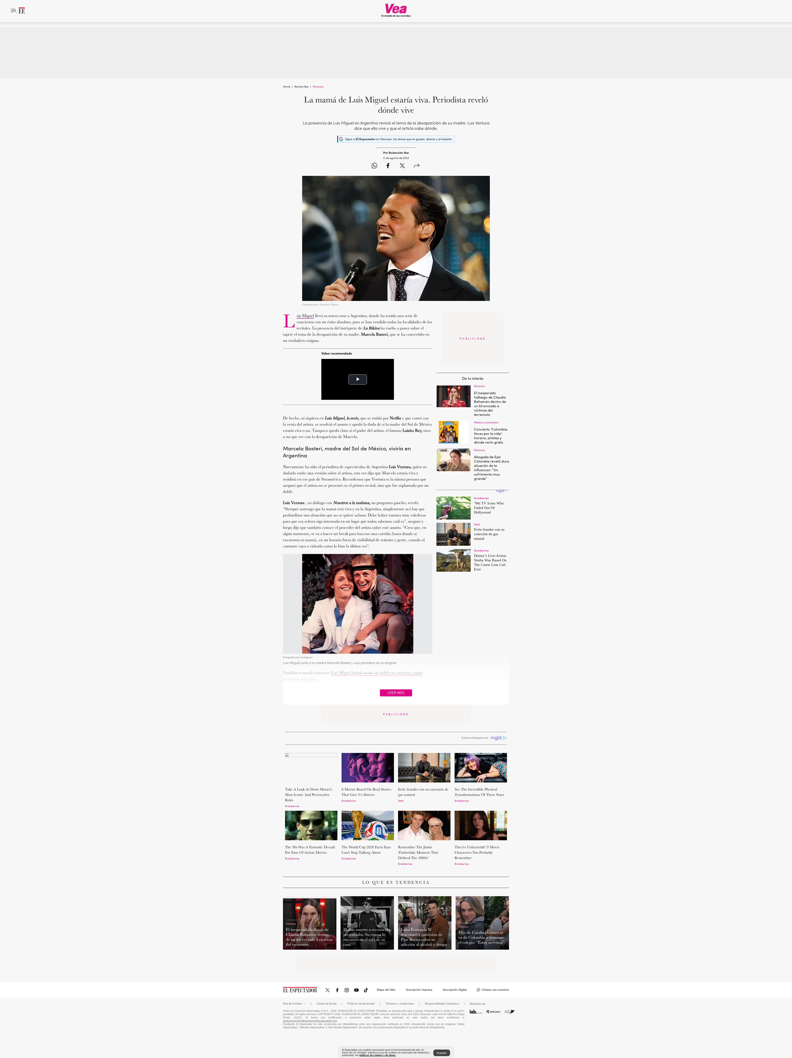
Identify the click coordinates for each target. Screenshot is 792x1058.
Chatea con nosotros (495, 989)
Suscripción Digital (455, 989)
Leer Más (396, 693)
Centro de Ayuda (326, 1003)
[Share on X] (402, 166)
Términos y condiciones (399, 1003)
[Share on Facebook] (387, 166)
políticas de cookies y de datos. (377, 1055)
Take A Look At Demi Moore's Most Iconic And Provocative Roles (308, 794)
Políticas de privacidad (361, 1003)
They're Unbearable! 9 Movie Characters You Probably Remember (477, 852)
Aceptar (442, 1052)
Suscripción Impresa (419, 989)
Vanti (401, 800)
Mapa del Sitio (386, 989)
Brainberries (292, 805)
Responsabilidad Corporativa (442, 1003)
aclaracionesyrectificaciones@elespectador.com (310, 1020)
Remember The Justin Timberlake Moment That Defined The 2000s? (418, 852)
